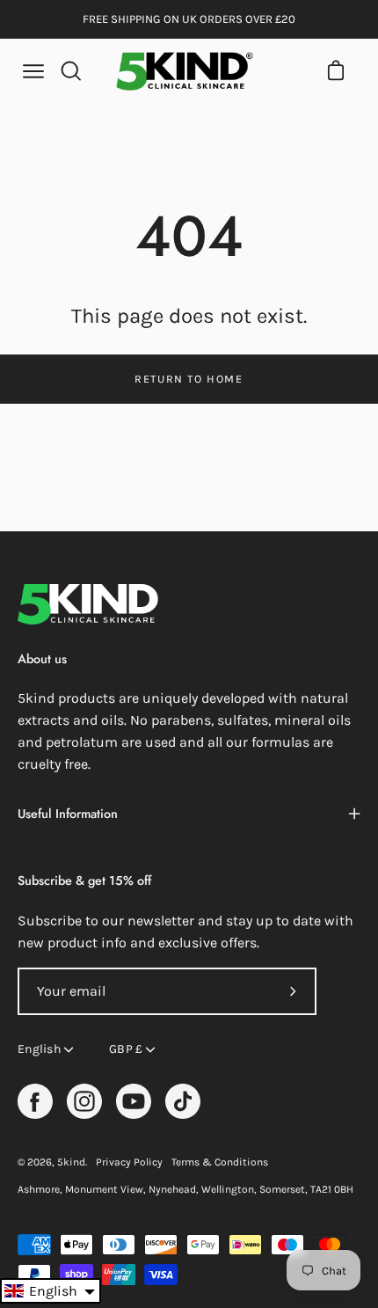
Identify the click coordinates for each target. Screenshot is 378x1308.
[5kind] (184, 71)
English (39, 1048)
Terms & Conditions (219, 1162)
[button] (50, 1291)
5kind (71, 1162)
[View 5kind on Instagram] (84, 1101)
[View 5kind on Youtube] (133, 1101)
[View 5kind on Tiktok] (182, 1101)
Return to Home (188, 378)
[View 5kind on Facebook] (35, 1101)
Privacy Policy (129, 1162)
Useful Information (68, 813)
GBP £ (125, 1048)
